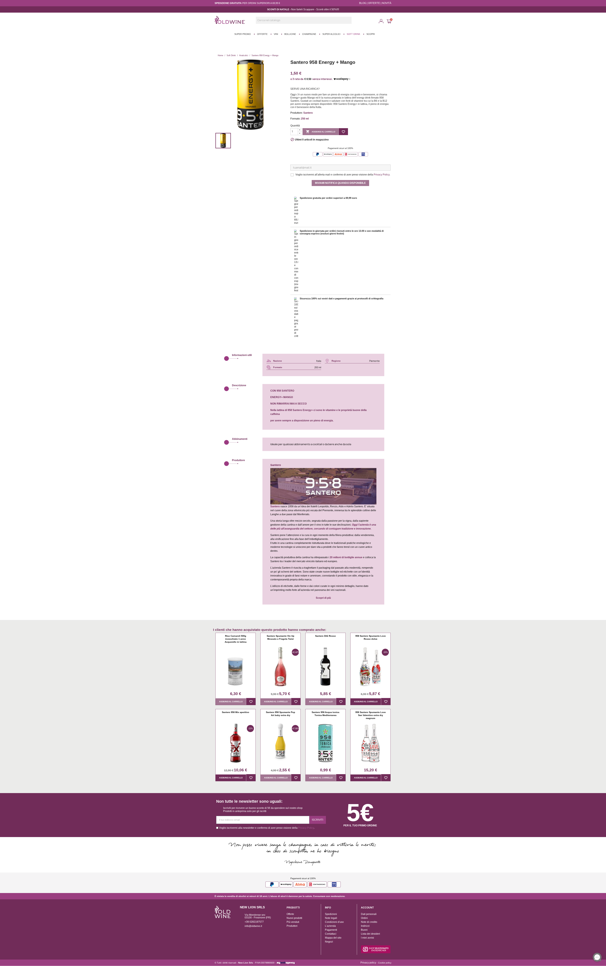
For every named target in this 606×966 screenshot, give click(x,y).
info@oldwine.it (253, 926)
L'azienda (330, 926)
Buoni (364, 929)
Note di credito (369, 922)
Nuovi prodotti (294, 918)
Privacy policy (368, 962)
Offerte (290, 914)
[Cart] (389, 21)
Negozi (329, 941)
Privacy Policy (381, 174)
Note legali (331, 918)
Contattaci (330, 933)
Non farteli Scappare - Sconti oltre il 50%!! (314, 9)
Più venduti (293, 922)
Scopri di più (323, 597)
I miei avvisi (367, 937)
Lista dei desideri (370, 933)
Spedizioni (331, 914)
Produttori (292, 926)
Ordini (364, 918)
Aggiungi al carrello (320, 132)
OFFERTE (374, 3)
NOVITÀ (386, 3)
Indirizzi (365, 926)
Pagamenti (331, 929)
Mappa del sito (333, 937)
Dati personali (369, 914)
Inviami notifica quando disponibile (340, 183)
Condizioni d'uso (334, 922)
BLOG (362, 3)
